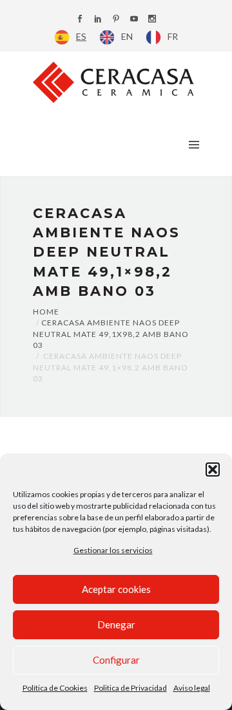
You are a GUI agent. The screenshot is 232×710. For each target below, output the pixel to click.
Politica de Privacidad (130, 688)
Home (46, 311)
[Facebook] (80, 19)
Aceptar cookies (116, 589)
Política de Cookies (55, 688)
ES (81, 36)
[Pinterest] (116, 19)
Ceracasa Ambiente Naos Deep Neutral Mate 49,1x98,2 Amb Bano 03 (111, 334)
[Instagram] (152, 19)
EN (127, 36)
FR (173, 36)
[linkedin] (98, 19)
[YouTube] (134, 19)
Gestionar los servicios (113, 550)
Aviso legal (191, 688)
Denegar (116, 624)
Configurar (116, 660)
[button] (212, 469)
